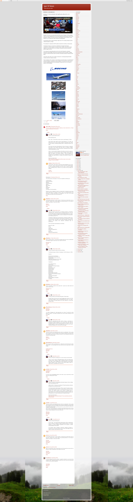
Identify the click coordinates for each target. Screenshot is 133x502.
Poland (77, 111)
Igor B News (49, 6)
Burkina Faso (78, 30)
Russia (77, 116)
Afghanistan (78, 13)
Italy (76, 79)
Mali (76, 90)
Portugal (77, 112)
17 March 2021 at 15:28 (56, 134)
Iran (76, 74)
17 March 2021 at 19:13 (54, 238)
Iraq (76, 75)
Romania (77, 115)
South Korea (78, 125)
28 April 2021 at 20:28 (53, 369)
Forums (77, 60)
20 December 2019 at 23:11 (55, 126)
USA (76, 143)
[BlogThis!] (55, 120)
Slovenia (77, 122)
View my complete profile (85, 155)
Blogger (68, 498)
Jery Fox (47, 435)
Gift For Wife (48, 126)
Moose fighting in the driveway (83, 202)
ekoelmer (50, 163)
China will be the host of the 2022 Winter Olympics (83, 183)
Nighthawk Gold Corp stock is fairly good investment (83, 223)
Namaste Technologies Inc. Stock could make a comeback (83, 245)
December (79, 170)
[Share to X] (56, 120)
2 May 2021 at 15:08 (55, 380)
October (79, 250)
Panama (77, 106)
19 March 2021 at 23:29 (56, 163)
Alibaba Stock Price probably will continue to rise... (83, 195)
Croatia (77, 45)
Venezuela (77, 146)
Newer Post (46, 485)
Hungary (77, 69)
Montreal (77, 95)
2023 (78, 163)
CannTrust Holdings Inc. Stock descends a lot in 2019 (83, 247)
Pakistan (77, 105)
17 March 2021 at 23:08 (56, 248)
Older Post (71, 485)
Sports (77, 128)
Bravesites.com (48, 242)
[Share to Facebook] (57, 120)
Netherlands (78, 101)
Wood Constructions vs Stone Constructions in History (82, 181)
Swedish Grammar (81, 187)
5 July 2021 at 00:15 (54, 457)
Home (58, 485)
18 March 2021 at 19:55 (54, 284)
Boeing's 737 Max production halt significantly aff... (83, 204)
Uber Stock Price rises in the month (83, 199)
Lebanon (77, 84)
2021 (78, 166)
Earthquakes (78, 53)
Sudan (77, 130)
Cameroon (77, 34)
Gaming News (78, 64)
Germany (77, 65)
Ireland (77, 76)
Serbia (77, 120)
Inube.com (50, 171)
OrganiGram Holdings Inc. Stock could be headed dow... (83, 242)
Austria (77, 22)
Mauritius (77, 91)
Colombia (77, 44)
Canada (77, 35)
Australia (77, 20)
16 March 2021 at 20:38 (54, 198)
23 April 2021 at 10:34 (55, 356)
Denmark (77, 49)
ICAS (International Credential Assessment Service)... (82, 234)
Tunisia (77, 137)
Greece (77, 66)
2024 (78, 162)
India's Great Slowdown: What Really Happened (82, 172)
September (80, 251)
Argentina (77, 18)
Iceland (77, 70)
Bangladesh (78, 23)
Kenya (77, 81)
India (76, 71)
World (77, 148)
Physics (77, 110)
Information (48, 309)
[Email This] (54, 120)
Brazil (77, 28)
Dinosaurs (77, 50)
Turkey (77, 138)
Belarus (77, 24)
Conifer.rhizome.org (49, 348)
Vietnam (77, 147)
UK (76, 141)
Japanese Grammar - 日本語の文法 (83, 215)
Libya (77, 85)
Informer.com (48, 441)
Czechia (77, 48)
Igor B (50, 134)
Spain (77, 127)
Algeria (77, 14)
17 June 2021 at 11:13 (56, 419)
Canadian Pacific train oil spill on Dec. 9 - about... (83, 207)
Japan (77, 80)
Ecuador (77, 54)
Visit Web (47, 440)
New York (77, 102)
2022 (78, 165)
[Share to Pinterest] (58, 120)
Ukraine (77, 142)
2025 (78, 161)
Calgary (77, 33)
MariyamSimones (49, 342)
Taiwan (77, 133)
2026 (78, 159)
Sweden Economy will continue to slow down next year (83, 191)
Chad (77, 38)
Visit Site (50, 170)
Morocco (77, 96)
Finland (77, 59)
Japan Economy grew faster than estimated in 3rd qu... (83, 211)
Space (77, 126)
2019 (78, 169)
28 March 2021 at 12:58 (56, 319)
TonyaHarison (48, 457)
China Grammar (46, 494)
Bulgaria (77, 29)
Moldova (77, 94)
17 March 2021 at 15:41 (56, 210)
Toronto (77, 136)
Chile (77, 40)
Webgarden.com (48, 288)
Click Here (47, 310)
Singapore (77, 121)
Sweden (77, 131)
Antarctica (77, 17)
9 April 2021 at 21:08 (54, 330)
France (77, 61)
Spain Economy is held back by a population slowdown (83, 186)
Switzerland (78, 132)
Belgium (77, 25)
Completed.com (48, 370)
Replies (48, 132)
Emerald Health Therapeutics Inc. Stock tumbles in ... (83, 240)
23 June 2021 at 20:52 (53, 435)
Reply (47, 130)
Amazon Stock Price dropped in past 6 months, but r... (84, 201)
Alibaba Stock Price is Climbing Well (83, 227)
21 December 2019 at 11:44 (55, 177)
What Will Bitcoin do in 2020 (82, 177)
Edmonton (77, 55)
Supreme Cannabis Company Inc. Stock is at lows (83, 238)
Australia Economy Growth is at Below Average (83, 231)
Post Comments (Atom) (52, 487)
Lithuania (77, 86)
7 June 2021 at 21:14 (53, 402)
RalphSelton (48, 198)
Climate (77, 43)
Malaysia (77, 89)
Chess (77, 39)
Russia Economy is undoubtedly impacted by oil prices (83, 209)
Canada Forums (46, 495)
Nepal (77, 100)
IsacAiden (47, 369)
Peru (76, 107)
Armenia (77, 19)
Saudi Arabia (78, 117)
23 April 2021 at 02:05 (55, 342)
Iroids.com (47, 308)
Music (77, 97)
